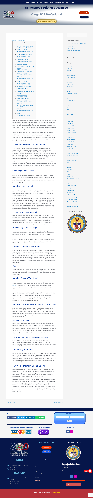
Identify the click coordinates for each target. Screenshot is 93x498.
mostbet (14, 285)
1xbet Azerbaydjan (71, 77)
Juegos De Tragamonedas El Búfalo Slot (76, 43)
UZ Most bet (70, 192)
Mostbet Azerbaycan (72, 142)
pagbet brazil (70, 176)
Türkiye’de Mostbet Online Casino (25, 46)
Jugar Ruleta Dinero (72, 48)
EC (67, 116)
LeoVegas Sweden (71, 132)
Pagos (51, 2)
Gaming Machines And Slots (23, 56)
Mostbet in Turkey (71, 146)
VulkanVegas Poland (72, 201)
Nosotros (33, 2)
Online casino (70, 171)
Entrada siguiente (58, 402)
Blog (67, 2)
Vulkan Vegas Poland (72, 199)
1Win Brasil (69, 68)
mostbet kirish (70, 151)
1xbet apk (69, 70)
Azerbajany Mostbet (72, 93)
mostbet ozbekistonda (72, 153)
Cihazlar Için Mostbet (22, 64)
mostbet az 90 (70, 137)
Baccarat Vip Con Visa (72, 46)
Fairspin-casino (70, 121)
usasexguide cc (70, 190)
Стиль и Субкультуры (72, 206)
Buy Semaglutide (71, 100)
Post (68, 183)
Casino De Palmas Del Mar (73, 50)
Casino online (70, 105)
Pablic (68, 174)
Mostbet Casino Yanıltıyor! (23, 59)
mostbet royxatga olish (72, 155)
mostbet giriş (70, 144)
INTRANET (37, 480)
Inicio (27, 2)
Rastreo (46, 2)
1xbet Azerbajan (71, 75)
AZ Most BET (70, 91)
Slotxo (18, 58)
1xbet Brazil (70, 79)
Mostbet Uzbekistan (72, 160)
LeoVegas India (70, 128)
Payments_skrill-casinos (73, 178)
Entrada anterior (10, 402)
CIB (68, 109)
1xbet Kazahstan (71, 84)
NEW (68, 162)
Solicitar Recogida (59, 2)
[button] (12, 417)
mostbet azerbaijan (71, 139)
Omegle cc (69, 169)
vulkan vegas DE (71, 194)
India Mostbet (70, 123)
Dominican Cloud (56, 492)
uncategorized (70, 188)
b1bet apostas (70, 96)
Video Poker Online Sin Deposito (75, 53)
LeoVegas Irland (71, 130)
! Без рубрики (70, 66)
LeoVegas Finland (71, 125)
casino (68, 102)
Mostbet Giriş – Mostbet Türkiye (24, 54)
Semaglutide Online (71, 185)
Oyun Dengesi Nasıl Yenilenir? (24, 47)
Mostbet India (70, 148)
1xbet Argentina (70, 73)
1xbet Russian (70, 86)
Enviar (69, 421)
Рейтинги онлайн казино (73, 204)
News (68, 165)
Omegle (69, 167)
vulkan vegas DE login (72, 197)
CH (67, 107)
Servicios (39, 2)
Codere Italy (70, 114)
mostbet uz (69, 158)
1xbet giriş (69, 82)
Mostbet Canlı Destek (22, 49)
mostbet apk (70, 135)
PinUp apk (69, 181)
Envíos (14, 40)
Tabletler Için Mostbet (22, 69)
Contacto (72, 2)
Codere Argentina (71, 112)
